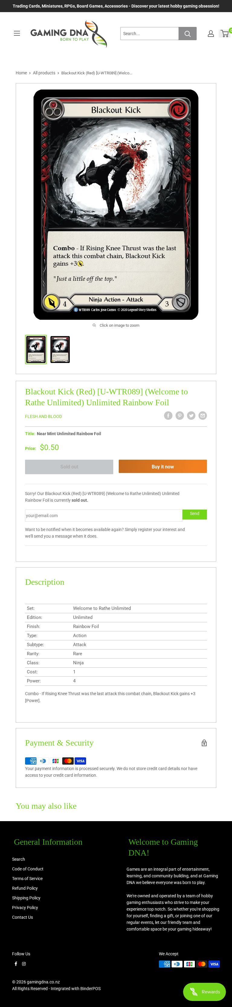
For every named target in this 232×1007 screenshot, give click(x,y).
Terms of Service (27, 878)
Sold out (69, 467)
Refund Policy (25, 888)
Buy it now (163, 467)
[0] (224, 33)
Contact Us (22, 917)
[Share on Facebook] (168, 415)
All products (44, 72)
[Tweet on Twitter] (191, 415)
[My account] (211, 33)
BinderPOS (90, 988)
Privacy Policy (25, 907)
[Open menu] (17, 33)
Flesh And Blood (43, 416)
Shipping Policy (26, 897)
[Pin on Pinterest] (180, 415)
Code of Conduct (28, 868)
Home (21, 72)
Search (18, 859)
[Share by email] (202, 415)
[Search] (188, 33)
